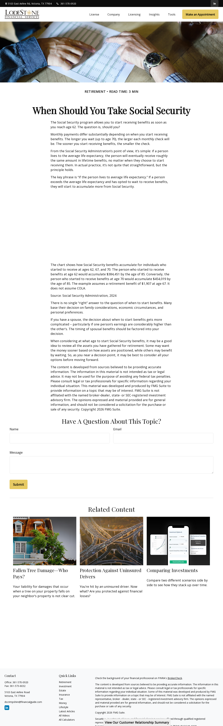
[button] (94, 14)
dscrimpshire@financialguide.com (23, 702)
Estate (62, 690)
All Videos (64, 715)
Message (16, 452)
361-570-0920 (68, 3)
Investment (65, 686)
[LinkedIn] (214, 3)
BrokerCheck (175, 678)
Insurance (64, 694)
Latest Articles (67, 711)
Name (14, 429)
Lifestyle (63, 707)
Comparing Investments (172, 570)
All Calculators (67, 719)
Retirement (65, 682)
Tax (61, 698)
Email (117, 429)
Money (63, 703)
